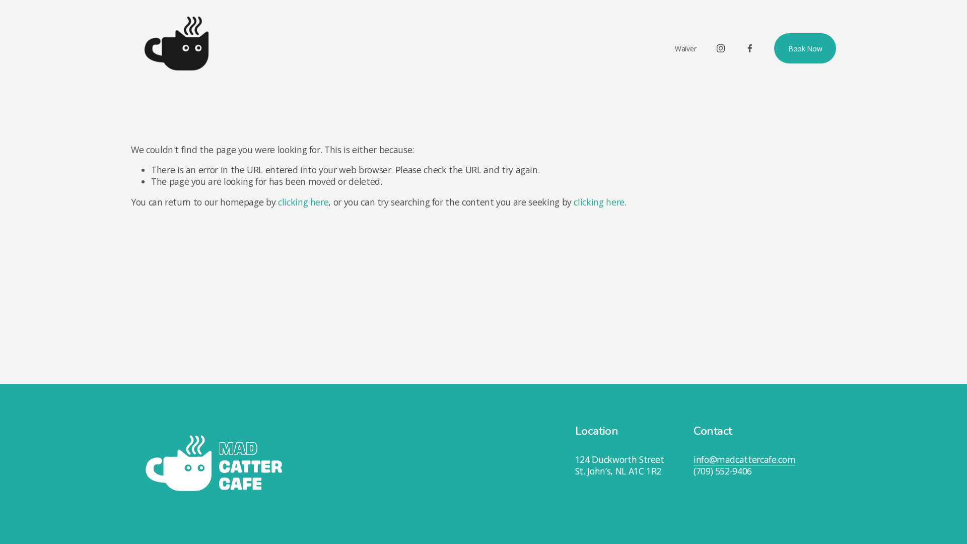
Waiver (685, 48)
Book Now (805, 48)
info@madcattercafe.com (744, 459)
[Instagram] (721, 48)
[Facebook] (750, 48)
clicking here (303, 202)
